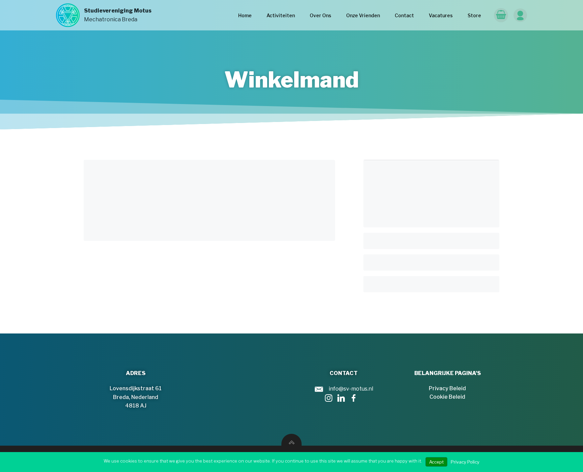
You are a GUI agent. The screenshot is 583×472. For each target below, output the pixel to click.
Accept (436, 462)
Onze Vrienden (363, 15)
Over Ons (320, 15)
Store (474, 15)
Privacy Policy (465, 462)
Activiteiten (281, 15)
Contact (404, 15)
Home (245, 15)
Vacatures (441, 15)
